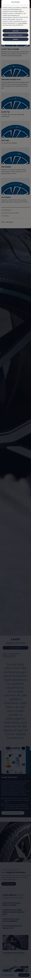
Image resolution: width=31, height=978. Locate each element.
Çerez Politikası (22, 23)
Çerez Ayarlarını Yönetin (15, 35)
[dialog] (15, 489)
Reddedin (15, 39)
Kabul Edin (16, 31)
